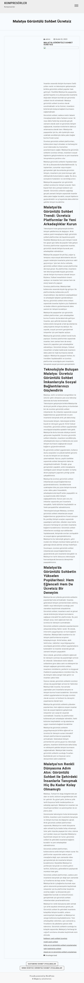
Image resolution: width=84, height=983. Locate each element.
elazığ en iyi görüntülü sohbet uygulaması (60, 952)
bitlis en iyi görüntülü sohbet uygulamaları (60, 945)
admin (47, 39)
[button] (76, 6)
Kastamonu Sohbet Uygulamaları (42, 964)
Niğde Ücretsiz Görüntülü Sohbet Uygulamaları (42, 968)
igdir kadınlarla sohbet (52, 948)
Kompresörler (15, 3)
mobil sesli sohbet (51, 942)
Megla (36, 979)
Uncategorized (51, 955)
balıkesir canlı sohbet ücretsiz (55, 938)
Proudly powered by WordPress (42, 976)
